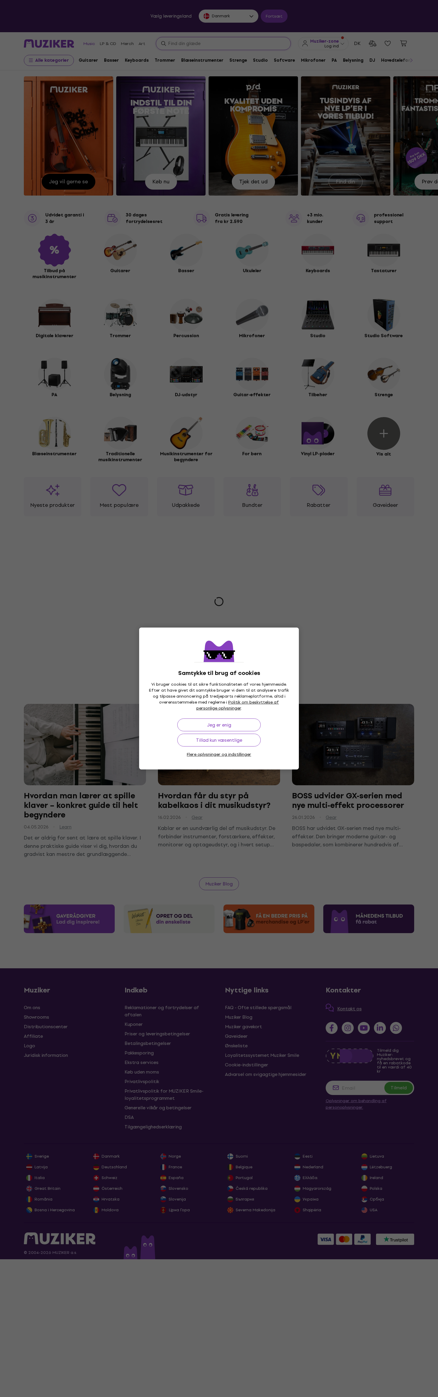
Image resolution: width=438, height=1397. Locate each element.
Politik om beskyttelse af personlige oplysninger (237, 705)
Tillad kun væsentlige (219, 740)
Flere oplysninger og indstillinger (219, 754)
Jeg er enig (219, 725)
